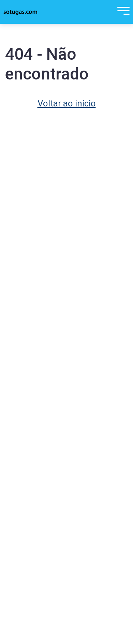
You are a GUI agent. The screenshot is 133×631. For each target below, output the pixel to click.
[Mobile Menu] (122, 11)
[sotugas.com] (20, 12)
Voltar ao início (67, 103)
